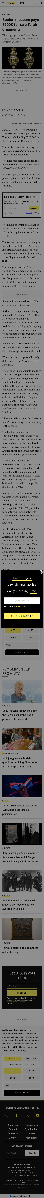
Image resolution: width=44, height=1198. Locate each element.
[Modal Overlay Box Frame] (22, 599)
